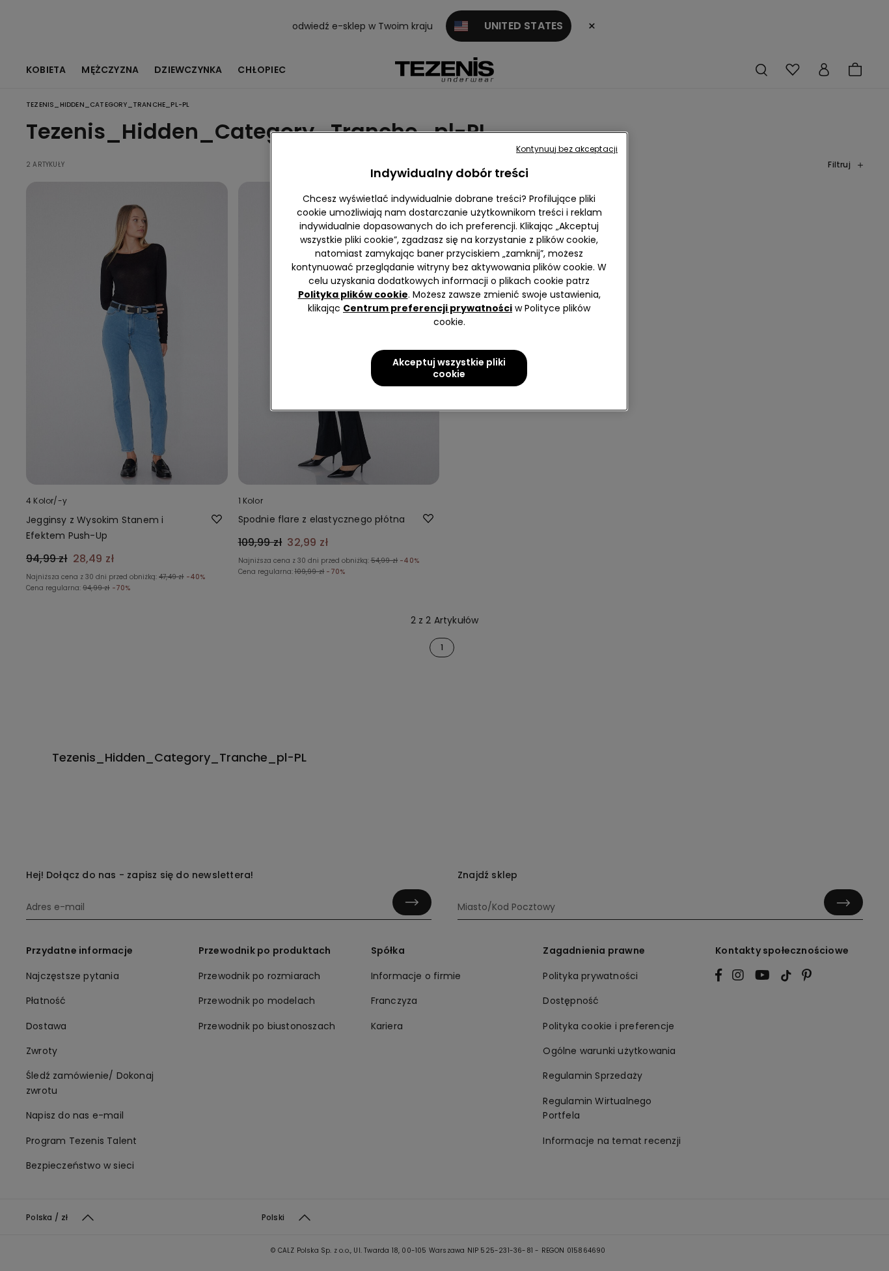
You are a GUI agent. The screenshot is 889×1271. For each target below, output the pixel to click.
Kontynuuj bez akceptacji (567, 148)
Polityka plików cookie (353, 294)
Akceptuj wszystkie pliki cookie (449, 368)
